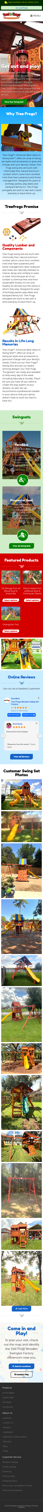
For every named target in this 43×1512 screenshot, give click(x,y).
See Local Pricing (21, 8)
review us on (28, 715)
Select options (10, 600)
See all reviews (14, 715)
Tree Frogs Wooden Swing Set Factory (25, 703)
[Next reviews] (40, 736)
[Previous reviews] (3, 736)
